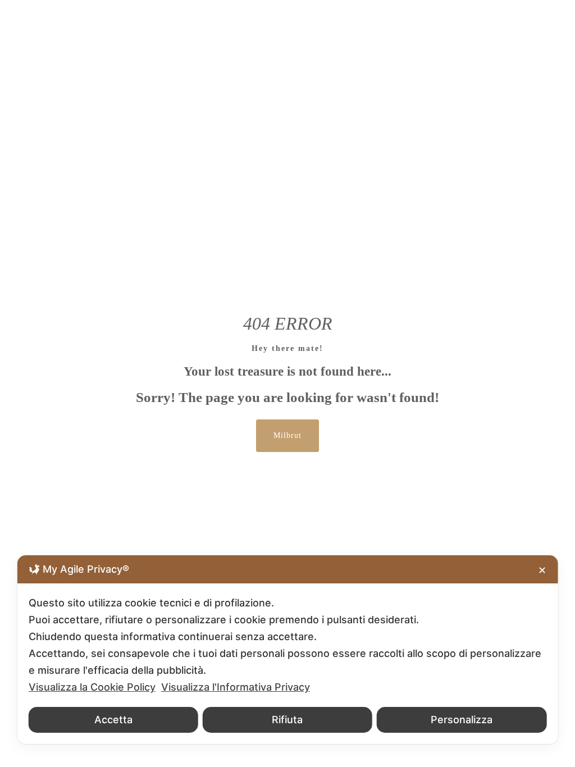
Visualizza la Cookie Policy (92, 687)
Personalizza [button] (461, 719)
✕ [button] (542, 570)
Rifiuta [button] (287, 719)
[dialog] (287, 649)
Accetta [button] (113, 719)
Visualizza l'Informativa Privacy (235, 687)
